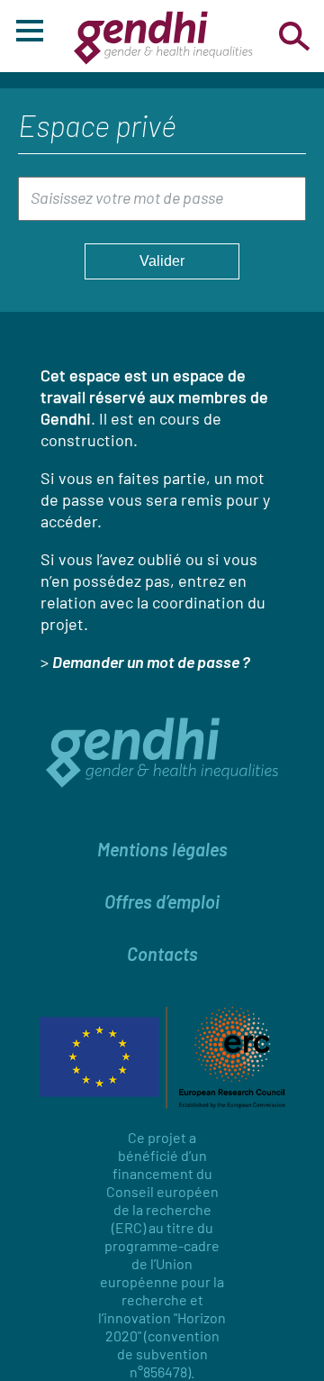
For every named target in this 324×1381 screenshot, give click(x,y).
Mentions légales (162, 849)
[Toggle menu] (29, 33)
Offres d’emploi (162, 901)
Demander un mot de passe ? (151, 662)
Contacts (162, 954)
